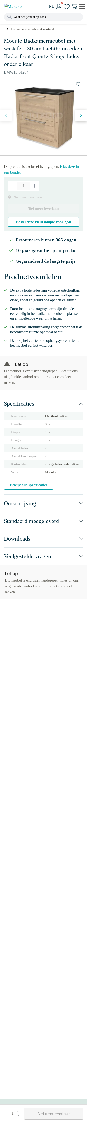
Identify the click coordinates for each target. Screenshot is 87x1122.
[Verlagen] (12, 186)
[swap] (78, 84)
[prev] (6, 115)
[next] (81, 115)
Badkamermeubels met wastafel (32, 29)
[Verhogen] (34, 186)
